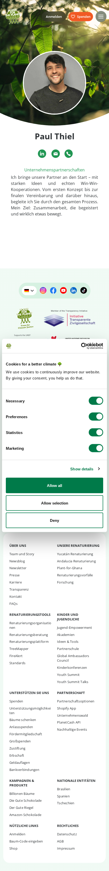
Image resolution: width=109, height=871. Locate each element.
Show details (81, 469)
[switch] (96, 417)
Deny (54, 520)
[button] (101, 16)
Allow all (54, 485)
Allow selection (54, 503)
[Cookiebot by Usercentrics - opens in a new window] (81, 346)
